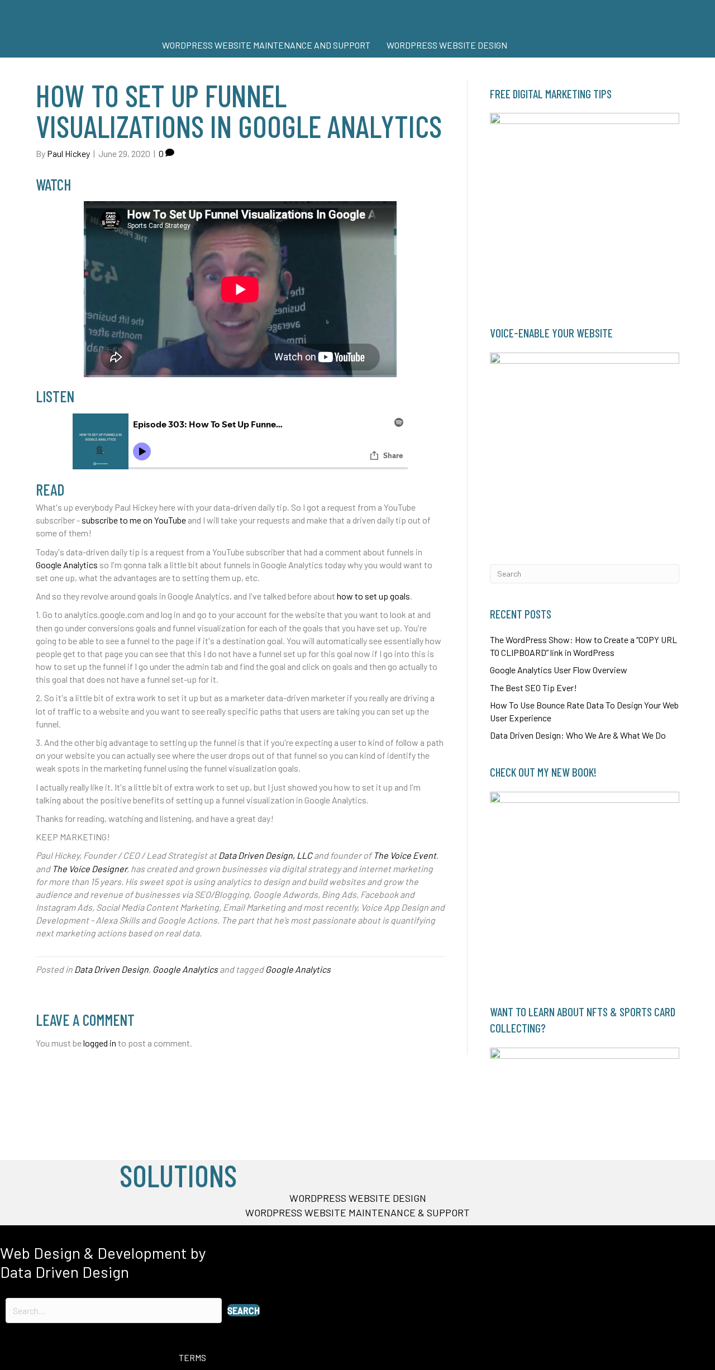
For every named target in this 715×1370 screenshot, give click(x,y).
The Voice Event (404, 855)
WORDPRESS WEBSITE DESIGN (447, 45)
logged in (99, 1043)
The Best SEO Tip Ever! (533, 687)
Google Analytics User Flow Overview (558, 669)
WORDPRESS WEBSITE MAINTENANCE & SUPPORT (357, 1212)
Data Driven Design (111, 969)
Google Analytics (67, 564)
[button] (243, 1310)
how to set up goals (373, 596)
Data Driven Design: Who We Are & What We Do (578, 735)
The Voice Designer (89, 868)
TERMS (192, 1357)
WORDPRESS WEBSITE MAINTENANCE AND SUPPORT (266, 45)
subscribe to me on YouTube (134, 520)
